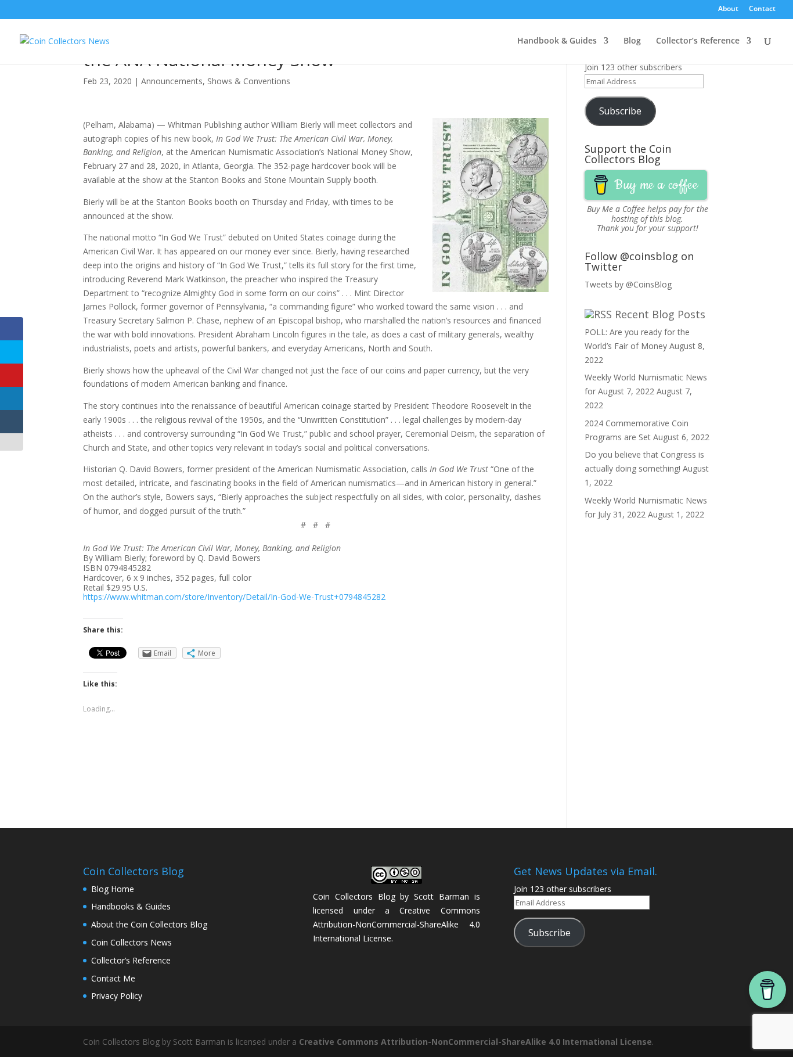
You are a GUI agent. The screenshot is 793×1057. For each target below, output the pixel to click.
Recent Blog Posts (660, 314)
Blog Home (112, 888)
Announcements (172, 81)
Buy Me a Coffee (616, 208)
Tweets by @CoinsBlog (628, 284)
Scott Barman (441, 896)
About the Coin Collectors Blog (149, 924)
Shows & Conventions (248, 81)
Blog (632, 41)
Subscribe (620, 111)
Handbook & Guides (557, 41)
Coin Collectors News (131, 942)
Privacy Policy (116, 995)
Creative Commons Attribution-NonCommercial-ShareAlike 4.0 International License (396, 924)
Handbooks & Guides (131, 906)
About (728, 9)
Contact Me (113, 978)
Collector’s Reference (698, 41)
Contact (762, 9)
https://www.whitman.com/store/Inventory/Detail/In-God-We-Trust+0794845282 (234, 596)
